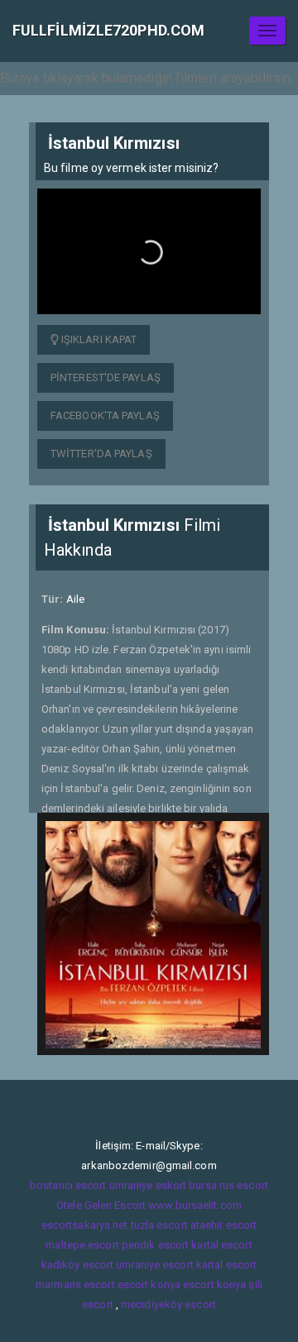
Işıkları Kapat (98, 339)
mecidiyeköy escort (168, 1304)
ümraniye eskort (148, 1185)
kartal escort (221, 1245)
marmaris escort (75, 1284)
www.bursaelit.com (195, 1205)
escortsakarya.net (84, 1225)
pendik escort (155, 1245)
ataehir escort (223, 1225)
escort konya (149, 1284)
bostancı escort (68, 1185)
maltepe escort (82, 1245)
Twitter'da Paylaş (101, 453)
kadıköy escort (77, 1264)
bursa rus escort (228, 1185)
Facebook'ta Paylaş (105, 415)
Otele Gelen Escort (101, 1205)
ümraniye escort (155, 1264)
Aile (75, 599)
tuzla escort (159, 1225)
